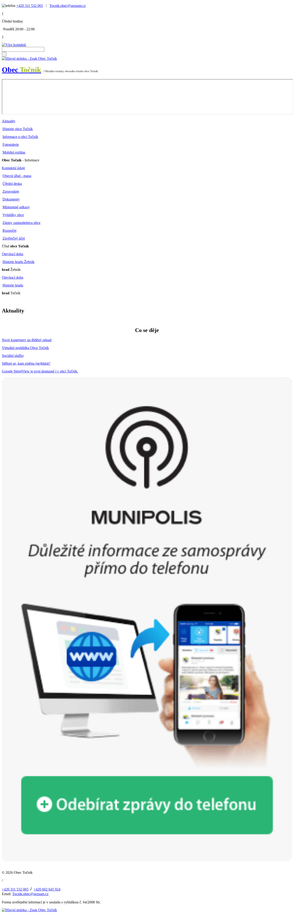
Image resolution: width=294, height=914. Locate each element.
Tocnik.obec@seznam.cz (67, 6)
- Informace (20, 160)
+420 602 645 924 (47, 889)
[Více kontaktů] (14, 45)
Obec (21, 70)
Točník (11, 293)
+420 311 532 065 (29, 6)
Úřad (15, 246)
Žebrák (11, 270)
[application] (147, 97)
